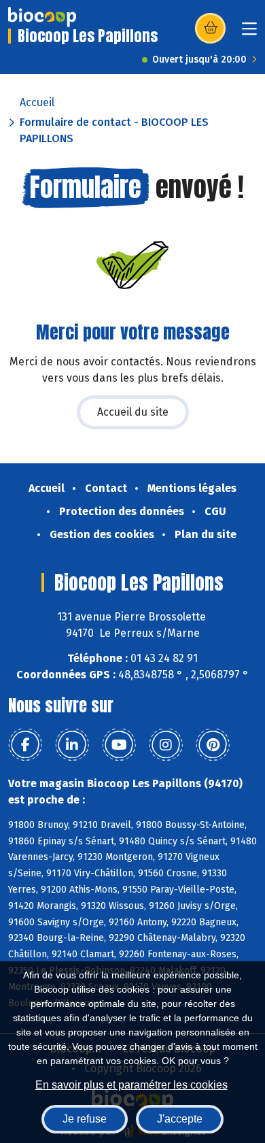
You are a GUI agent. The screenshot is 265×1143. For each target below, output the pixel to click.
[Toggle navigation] (249, 33)
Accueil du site (133, 411)
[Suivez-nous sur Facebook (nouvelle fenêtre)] (25, 745)
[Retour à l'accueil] (42, 17)
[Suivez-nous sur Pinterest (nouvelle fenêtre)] (213, 745)
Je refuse (85, 1119)
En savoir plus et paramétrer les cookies (131, 1085)
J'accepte (179, 1119)
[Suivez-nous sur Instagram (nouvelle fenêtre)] (166, 745)
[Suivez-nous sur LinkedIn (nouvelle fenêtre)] (72, 745)
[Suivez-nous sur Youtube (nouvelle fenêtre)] (119, 745)
